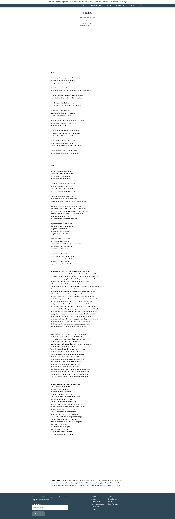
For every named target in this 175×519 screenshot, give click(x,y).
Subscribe (38, 514)
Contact (131, 5)
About (93, 499)
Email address (36, 504)
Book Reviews (113, 504)
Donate (94, 509)
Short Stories (112, 499)
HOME (94, 496)
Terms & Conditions (98, 504)
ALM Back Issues (120, 5)
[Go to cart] (140, 5)
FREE (43, 497)
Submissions (96, 501)
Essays (110, 501)
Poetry (110, 496)
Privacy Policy (96, 506)
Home (83, 5)
